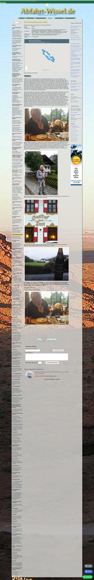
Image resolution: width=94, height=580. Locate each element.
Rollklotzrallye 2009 (16, 325)
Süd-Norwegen (15, 508)
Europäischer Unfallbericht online (75, 126)
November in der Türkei (17, 395)
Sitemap (58, 379)
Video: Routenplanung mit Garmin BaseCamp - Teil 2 (75, 63)
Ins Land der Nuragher (16, 335)
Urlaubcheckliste (75, 131)
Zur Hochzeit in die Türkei (17, 424)
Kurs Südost (14, 329)
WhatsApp (88, 577)
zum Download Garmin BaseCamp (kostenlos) (76, 46)
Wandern (73, 121)
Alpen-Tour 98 (15, 458)
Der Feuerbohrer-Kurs (76, 108)
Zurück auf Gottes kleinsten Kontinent (16, 299)
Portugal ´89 (14, 521)
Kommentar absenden (52, 362)
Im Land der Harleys (16, 379)
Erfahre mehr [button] (33, 1)
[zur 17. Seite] (54, 340)
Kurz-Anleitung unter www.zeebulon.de (75, 76)
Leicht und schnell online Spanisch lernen (76, 84)
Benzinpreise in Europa (76, 39)
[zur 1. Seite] (39, 340)
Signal (89, 571)
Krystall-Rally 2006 (16, 366)
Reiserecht (74, 133)
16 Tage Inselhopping (16, 163)
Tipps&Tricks (40, 18)
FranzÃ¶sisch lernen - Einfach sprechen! (75, 90)
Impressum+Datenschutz (49, 379)
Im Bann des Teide (16, 125)
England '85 (14, 552)
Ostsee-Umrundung (16, 386)
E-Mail (89, 566)
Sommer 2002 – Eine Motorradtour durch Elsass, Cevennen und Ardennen (16, 406)
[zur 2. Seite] (49, 340)
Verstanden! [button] (3, 2)
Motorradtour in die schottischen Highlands (17, 60)
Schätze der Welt (75, 35)
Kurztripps (59, 18)
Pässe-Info (74, 129)
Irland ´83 (14, 560)
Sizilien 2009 (14, 317)
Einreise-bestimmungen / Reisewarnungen (76, 27)
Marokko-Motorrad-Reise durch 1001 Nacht (17, 105)
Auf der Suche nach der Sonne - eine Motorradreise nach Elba (17, 171)
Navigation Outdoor (75, 43)
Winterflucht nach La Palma (15, 241)
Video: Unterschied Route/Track (75, 73)
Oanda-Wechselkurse (76, 37)
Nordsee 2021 (15, 194)
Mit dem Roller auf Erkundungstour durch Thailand (16, 53)
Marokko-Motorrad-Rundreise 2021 (16, 184)
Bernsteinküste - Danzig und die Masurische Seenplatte (17, 148)
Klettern (73, 117)
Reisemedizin (74, 140)
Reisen (50, 18)
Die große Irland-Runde (16, 38)
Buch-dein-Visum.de (76, 29)
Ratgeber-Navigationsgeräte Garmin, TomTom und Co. (76, 55)
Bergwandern (74, 136)
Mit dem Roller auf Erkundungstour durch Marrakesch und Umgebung (16, 75)
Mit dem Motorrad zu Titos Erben (16, 85)
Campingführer (75, 112)
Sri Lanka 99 (14, 432)
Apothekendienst (75, 138)
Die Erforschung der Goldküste (16, 358)
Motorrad (30, 18)
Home (22, 18)
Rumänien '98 (15, 452)
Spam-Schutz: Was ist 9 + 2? (31, 362)
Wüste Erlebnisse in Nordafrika (16, 490)
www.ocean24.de (75, 100)
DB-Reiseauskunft (75, 135)
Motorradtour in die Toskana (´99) (16, 445)
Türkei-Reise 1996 (16, 479)
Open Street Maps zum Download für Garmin (76, 70)
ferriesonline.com (75, 101)
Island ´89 (14, 514)
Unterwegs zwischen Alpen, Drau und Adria (16, 305)
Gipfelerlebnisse (15, 225)
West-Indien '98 (15, 465)
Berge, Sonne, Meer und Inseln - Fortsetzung (17, 258)
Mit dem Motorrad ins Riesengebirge (16, 93)
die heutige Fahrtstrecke (29, 287)
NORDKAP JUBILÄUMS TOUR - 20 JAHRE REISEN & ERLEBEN (17, 156)
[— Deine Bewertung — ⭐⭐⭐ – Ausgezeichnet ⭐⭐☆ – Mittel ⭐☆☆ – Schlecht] (58, 350)
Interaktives (70, 18)
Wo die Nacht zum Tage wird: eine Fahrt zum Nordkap (17, 568)
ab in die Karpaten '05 (16, 373)
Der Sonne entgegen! (16, 285)
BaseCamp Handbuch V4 (76, 48)
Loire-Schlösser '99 (16, 437)
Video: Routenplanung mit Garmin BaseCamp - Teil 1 (75, 59)
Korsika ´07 (14, 349)
